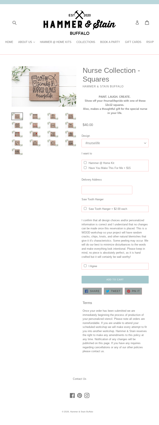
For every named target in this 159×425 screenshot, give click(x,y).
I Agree (93, 266)
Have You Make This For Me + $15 (110, 168)
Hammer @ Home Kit (101, 163)
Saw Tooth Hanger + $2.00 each (108, 208)
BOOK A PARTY (110, 42)
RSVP (150, 42)
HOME (9, 42)
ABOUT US (27, 42)
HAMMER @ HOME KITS (55, 42)
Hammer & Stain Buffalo (81, 411)
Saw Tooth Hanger (93, 199)
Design (86, 135)
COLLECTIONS (85, 42)
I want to (87, 153)
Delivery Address (92, 179)
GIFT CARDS (133, 42)
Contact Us (79, 378)
